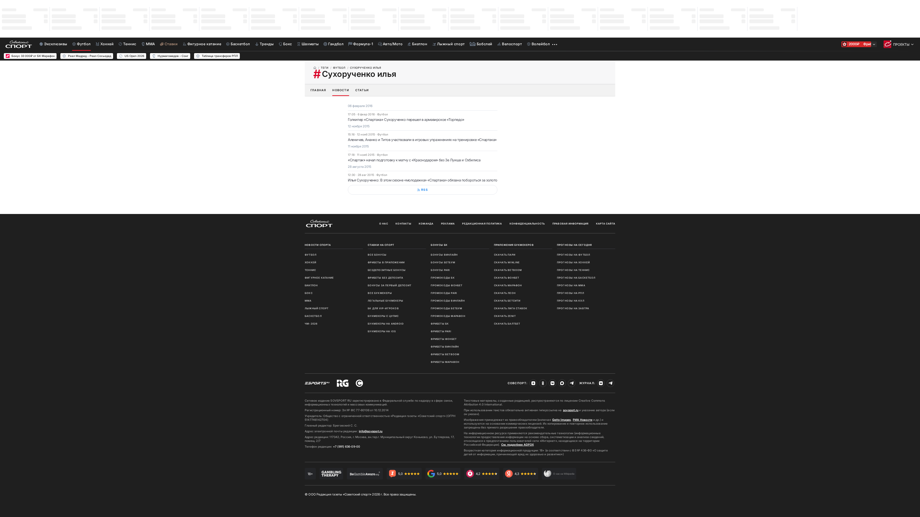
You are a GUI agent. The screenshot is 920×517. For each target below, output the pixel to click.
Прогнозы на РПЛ (570, 293)
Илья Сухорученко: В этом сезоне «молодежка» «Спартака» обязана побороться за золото (422, 180)
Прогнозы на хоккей (573, 262)
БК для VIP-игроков (383, 308)
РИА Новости (582, 419)
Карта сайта (605, 223)
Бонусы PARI (440, 270)
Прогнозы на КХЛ (570, 300)
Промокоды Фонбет (446, 285)
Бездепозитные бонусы (387, 270)
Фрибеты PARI (441, 331)
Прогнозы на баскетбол (576, 277)
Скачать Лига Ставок (511, 308)
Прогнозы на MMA (571, 285)
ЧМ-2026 (311, 323)
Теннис (310, 270)
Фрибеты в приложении (386, 262)
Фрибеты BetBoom (445, 354)
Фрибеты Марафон (445, 361)
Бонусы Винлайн (444, 254)
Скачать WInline (507, 262)
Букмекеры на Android (386, 323)
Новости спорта (318, 244)
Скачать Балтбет (507, 323)
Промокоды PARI (444, 293)
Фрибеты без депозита (385, 277)
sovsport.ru (570, 410)
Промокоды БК (442, 277)
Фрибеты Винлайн (445, 346)
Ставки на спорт (381, 244)
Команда (426, 223)
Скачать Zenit (505, 316)
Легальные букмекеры (385, 300)
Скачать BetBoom (508, 270)
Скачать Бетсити (507, 300)
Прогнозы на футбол (573, 254)
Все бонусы (377, 254)
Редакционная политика (482, 223)
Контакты (403, 223)
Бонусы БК (439, 244)
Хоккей (310, 262)
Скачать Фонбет (506, 277)
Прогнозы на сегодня (574, 244)
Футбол (310, 254)
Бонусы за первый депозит (389, 285)
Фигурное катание (319, 277)
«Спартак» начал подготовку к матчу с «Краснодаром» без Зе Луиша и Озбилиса (414, 160)
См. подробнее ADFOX (517, 444)
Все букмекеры (380, 293)
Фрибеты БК (440, 323)
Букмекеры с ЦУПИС (383, 316)
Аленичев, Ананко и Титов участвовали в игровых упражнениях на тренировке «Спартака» (422, 139)
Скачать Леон (505, 293)
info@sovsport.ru (370, 431)
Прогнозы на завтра (573, 308)
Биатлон (311, 285)
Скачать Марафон (508, 285)
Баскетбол (313, 316)
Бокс (309, 293)
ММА (308, 300)
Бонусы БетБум (443, 262)
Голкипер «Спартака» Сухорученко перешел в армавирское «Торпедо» (406, 119)
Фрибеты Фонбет (444, 338)
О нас (383, 223)
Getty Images (561, 419)
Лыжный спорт (316, 308)
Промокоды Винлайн (448, 300)
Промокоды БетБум (446, 308)
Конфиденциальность (527, 223)
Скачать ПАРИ (504, 254)
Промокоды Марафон (448, 316)
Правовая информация (570, 223)
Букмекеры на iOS (382, 331)
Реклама (448, 223)
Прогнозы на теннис (573, 270)
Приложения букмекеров (514, 244)
